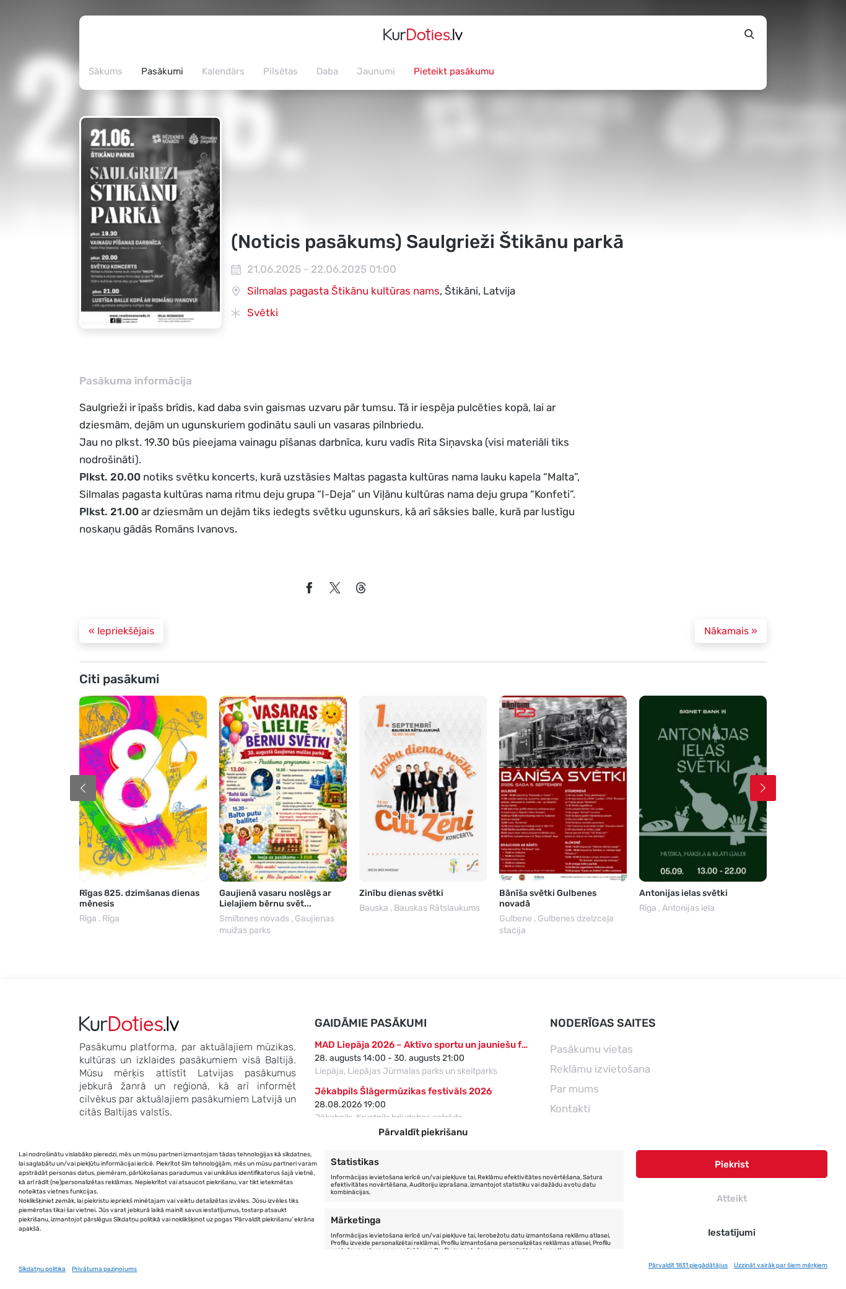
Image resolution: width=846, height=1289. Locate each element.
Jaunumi (376, 71)
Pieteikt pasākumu (454, 71)
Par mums (574, 1089)
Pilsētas (280, 71)
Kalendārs (223, 71)
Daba (327, 71)
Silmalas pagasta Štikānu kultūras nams (343, 291)
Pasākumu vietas (591, 1049)
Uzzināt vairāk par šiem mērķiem (780, 1265)
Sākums (106, 71)
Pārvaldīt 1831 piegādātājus (688, 1265)
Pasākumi (162, 71)
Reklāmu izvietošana (600, 1069)
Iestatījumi (732, 1232)
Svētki (262, 312)
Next (763, 788)
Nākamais (730, 631)
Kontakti (570, 1108)
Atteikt (732, 1198)
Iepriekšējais (121, 631)
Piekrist (732, 1164)
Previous (83, 788)
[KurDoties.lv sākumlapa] (423, 34)
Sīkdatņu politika (42, 1269)
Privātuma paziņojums (104, 1269)
